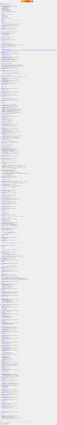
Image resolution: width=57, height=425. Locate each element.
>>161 (2, 122)
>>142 (2, 64)
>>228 (2, 400)
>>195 (2, 271)
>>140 (2, 61)
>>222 (2, 377)
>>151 (2, 89)
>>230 (2, 414)
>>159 (2, 163)
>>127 (2, 19)
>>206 (2, 320)
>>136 (2, 133)
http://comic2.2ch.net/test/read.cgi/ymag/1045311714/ (7, 14)
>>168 (2, 156)
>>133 (2, 26)
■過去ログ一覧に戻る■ (3, 3)
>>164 (5, 175)
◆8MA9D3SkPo (6, 28)
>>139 (2, 54)
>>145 (2, 202)
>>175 (2, 215)
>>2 (6, 17)
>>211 (2, 342)
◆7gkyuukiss (5, 39)
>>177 (2, 196)
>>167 (7, 177)
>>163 (2, 139)
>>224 (2, 388)
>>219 (2, 366)
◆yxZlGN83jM (5, 83)
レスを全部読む (8, 3)
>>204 (2, 311)
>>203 (2, 314)
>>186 (2, 247)
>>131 (2, 23)
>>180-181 (3, 219)
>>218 (2, 362)
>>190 (2, 260)
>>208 (2, 332)
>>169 (9, 177)
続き (28, 421)
